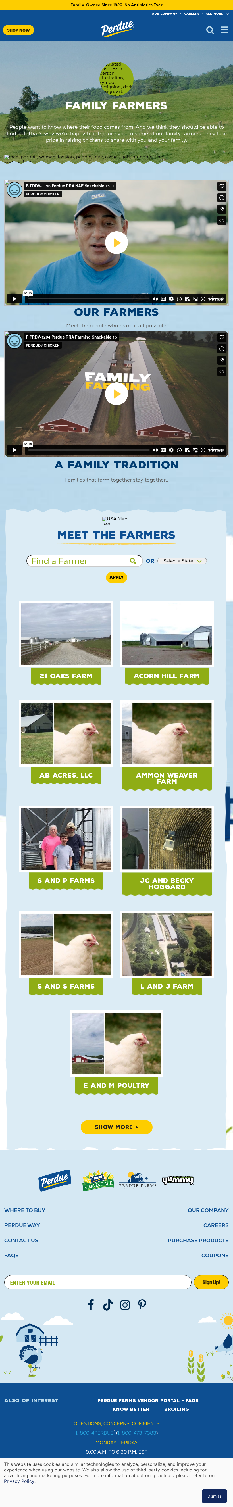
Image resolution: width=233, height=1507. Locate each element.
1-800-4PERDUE (95, 1433)
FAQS (11, 1255)
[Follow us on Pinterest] (142, 1305)
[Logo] (55, 1180)
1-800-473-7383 (137, 1433)
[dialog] (116, 1482)
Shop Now (18, 30)
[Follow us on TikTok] (108, 1305)
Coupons (215, 1255)
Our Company (208, 1210)
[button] (66, 646)
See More (214, 14)
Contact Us (21, 1240)
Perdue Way (22, 1225)
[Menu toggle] (224, 30)
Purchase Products (198, 1240)
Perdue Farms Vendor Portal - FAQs (148, 1400)
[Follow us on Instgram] (125, 1305)
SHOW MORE (114, 1127)
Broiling (176, 1409)
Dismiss (214, 1496)
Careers (191, 14)
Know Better (131, 1409)
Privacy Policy (19, 1481)
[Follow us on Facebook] (91, 1305)
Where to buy (24, 1210)
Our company (164, 14)
